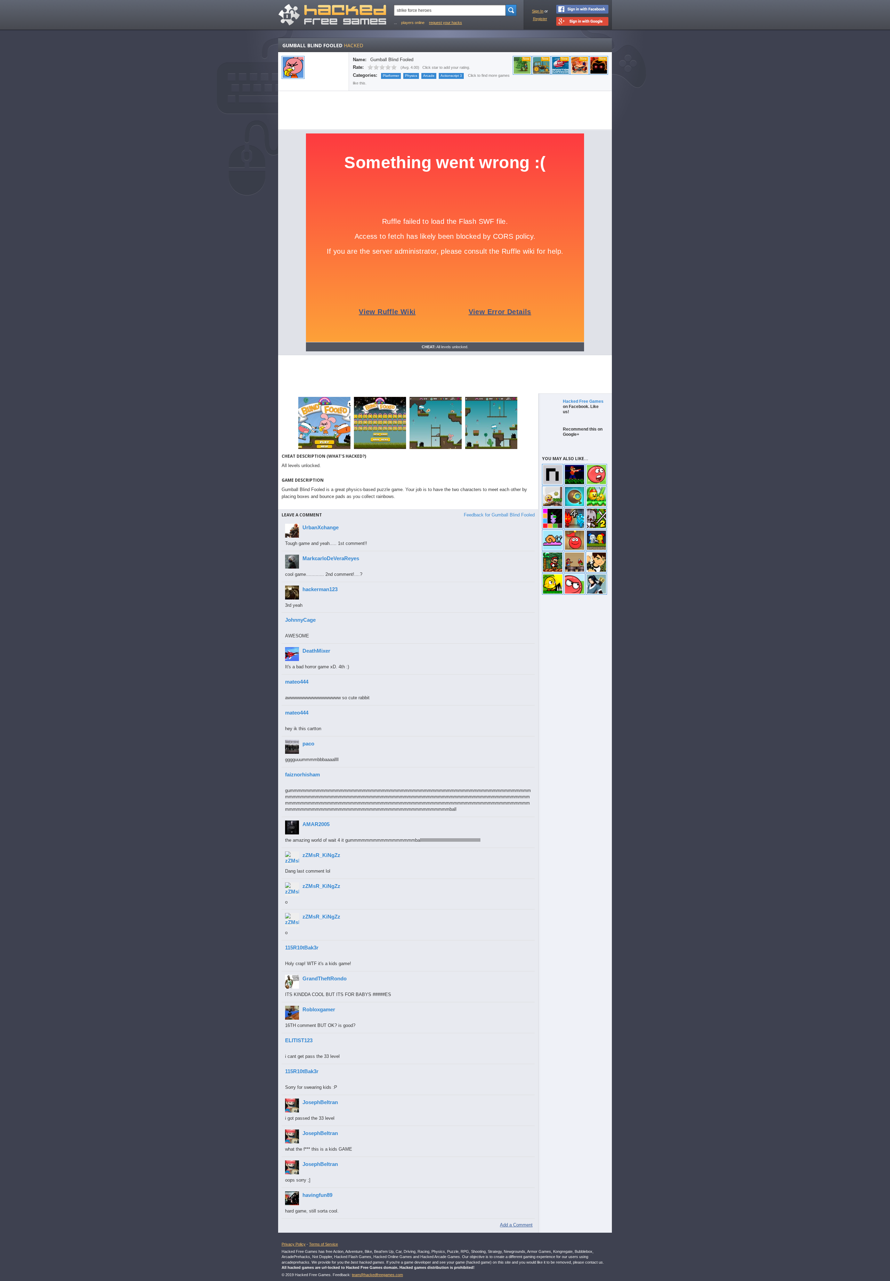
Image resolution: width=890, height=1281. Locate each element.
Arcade (429, 75)
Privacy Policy (294, 1244)
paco (308, 743)
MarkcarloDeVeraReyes (330, 558)
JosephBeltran (320, 1102)
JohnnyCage (300, 620)
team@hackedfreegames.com (377, 1275)
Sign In (537, 11)
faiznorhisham (302, 774)
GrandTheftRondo (324, 978)
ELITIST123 (299, 1040)
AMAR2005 (316, 824)
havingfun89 (317, 1195)
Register (540, 19)
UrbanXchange (320, 527)
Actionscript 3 (451, 75)
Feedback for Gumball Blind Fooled (499, 514)
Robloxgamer (318, 1009)
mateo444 (296, 682)
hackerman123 (320, 589)
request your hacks (445, 23)
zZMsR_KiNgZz (321, 855)
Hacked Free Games (583, 401)
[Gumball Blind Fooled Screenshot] (324, 448)
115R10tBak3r (301, 947)
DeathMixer (316, 651)
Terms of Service (323, 1244)
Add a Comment (516, 1224)
